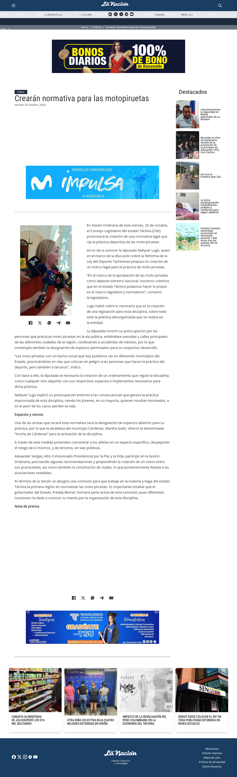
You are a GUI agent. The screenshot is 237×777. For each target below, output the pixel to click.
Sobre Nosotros (212, 766)
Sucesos (191, 14)
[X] (40, 322)
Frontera (62, 14)
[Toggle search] (220, 5)
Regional (41, 14)
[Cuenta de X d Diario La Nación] (19, 758)
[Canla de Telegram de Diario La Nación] (30, 758)
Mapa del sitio (212, 757)
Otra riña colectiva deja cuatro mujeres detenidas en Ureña (90, 721)
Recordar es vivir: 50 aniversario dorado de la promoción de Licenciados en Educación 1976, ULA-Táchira (211, 145)
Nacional (83, 14)
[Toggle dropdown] (9, 29)
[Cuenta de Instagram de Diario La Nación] (25, 758)
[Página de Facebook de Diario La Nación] (14, 758)
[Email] (68, 322)
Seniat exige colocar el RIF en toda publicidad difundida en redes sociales (199, 720)
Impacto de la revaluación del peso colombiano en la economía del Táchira (145, 720)
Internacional (106, 14)
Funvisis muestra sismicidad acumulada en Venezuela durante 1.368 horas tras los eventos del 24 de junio (210, 237)
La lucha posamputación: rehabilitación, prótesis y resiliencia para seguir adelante (210, 206)
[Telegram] (58, 322)
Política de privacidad (212, 762)
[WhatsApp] (49, 322)
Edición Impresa (212, 753)
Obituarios (170, 14)
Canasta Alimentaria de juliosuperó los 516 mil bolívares (28, 720)
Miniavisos (212, 748)
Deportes (213, 14)
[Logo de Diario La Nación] (120, 754)
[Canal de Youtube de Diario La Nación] (35, 758)
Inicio (3, 14)
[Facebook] (30, 322)
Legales (148, 14)
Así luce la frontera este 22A (211, 175)
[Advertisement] (92, 131)
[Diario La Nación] (115, 5)
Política (21, 14)
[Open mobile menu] (13, 5)
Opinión (128, 14)
